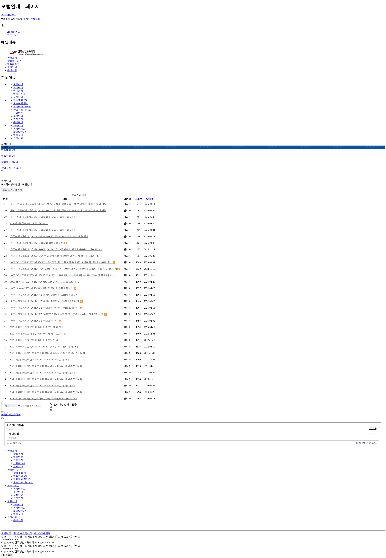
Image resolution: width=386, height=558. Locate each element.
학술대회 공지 (20, 100)
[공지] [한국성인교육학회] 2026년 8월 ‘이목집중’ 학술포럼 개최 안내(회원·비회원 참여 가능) (58, 210)
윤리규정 (18, 122)
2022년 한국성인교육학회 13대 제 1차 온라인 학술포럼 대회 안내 (44, 346)
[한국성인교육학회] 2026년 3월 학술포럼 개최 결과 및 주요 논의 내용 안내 (49, 236)
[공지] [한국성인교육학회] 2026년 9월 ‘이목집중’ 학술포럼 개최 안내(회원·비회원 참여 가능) (58, 204)
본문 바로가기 (8, 14)
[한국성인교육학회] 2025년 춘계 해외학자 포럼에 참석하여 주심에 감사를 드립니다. (54, 256)
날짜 (149, 199)
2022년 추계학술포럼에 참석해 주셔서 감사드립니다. (38, 333)
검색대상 (58, 404)
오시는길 (18, 97)
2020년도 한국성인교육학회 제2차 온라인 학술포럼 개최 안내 (42, 385)
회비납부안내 (20, 132)
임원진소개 (19, 94)
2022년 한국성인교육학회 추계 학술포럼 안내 (34, 340)
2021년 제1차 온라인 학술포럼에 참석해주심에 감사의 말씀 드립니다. (46, 366)
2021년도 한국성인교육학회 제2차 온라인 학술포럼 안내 (39, 359)
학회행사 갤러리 (22, 106)
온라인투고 (19, 113)
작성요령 (18, 119)
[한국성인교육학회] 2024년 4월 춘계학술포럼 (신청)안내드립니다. (45, 301)
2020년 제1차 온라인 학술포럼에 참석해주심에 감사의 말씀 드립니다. (46, 392)
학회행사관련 (14, 469)
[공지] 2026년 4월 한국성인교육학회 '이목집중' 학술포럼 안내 (42, 230)
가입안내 (18, 125)
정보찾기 (374, 442)
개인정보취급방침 (22, 533)
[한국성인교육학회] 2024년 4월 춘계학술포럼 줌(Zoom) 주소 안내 (44, 294)
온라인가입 (19, 128)
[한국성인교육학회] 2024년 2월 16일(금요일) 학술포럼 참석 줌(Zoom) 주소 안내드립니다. (57, 314)
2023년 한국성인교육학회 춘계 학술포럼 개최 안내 (36, 327)
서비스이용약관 (41, 533)
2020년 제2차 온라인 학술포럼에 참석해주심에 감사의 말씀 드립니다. (46, 379)
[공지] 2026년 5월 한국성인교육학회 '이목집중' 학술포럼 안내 (42, 217)
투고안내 (18, 116)
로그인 (373, 428)
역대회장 (18, 90)
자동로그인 (16, 443)
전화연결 (3, 25)
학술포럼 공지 (20, 103)
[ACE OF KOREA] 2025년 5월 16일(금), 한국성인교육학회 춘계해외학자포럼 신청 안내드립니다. (61, 262)
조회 (137, 199)
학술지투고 (13, 485)
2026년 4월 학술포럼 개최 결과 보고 (29, 223)
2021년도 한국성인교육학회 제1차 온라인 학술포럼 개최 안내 (42, 372)
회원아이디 (15, 425)
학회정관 (18, 135)
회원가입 (15, 31)
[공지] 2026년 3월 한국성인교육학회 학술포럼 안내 (37, 243)
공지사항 (18, 138)
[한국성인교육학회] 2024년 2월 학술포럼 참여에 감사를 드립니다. (45, 307)
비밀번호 (14, 433)
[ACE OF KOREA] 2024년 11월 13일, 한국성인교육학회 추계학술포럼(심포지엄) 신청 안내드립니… (62, 275)
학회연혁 (18, 87)
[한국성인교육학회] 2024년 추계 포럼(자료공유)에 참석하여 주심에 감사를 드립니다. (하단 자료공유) (63, 269)
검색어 (70, 404)
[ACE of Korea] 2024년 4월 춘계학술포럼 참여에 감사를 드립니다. (44, 282)
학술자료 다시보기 (23, 109)
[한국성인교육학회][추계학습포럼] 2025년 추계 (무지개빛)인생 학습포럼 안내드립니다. (56, 249)
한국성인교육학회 (11, 414)
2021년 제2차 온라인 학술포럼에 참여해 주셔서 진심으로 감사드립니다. (48, 353)
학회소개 (18, 84)
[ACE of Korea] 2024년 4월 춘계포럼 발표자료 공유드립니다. (42, 288)
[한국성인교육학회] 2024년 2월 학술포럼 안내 (34, 320)
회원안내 (12, 501)
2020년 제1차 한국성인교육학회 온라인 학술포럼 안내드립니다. (43, 398)
